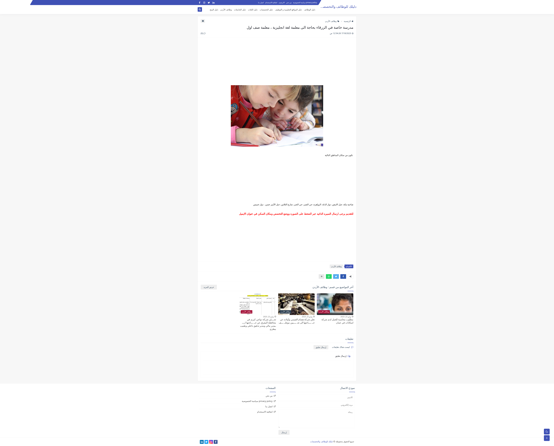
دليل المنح (214, 9)
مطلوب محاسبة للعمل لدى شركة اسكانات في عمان (337, 321)
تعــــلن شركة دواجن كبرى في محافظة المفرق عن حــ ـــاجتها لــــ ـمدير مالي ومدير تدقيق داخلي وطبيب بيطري (258, 324)
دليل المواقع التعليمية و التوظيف (288, 9)
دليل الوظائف (309, 9)
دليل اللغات (253, 9)
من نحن (289, 2)
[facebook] (200, 2)
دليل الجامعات (240, 9)
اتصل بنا (261, 2)
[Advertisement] (277, 63)
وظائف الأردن (226, 9)
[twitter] (209, 2)
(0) (202, 33)
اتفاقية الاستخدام (271, 2)
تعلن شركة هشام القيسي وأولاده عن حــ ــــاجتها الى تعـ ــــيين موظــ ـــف (297, 321)
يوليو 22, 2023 (345, 316)
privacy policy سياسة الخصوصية (305, 2)
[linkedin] (213, 2)
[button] (343, 276)
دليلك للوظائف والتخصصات (337, 6)
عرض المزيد (209, 287)
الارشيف (282, 2)
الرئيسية (347, 21)
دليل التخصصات (266, 9)
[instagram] (204, 2)
